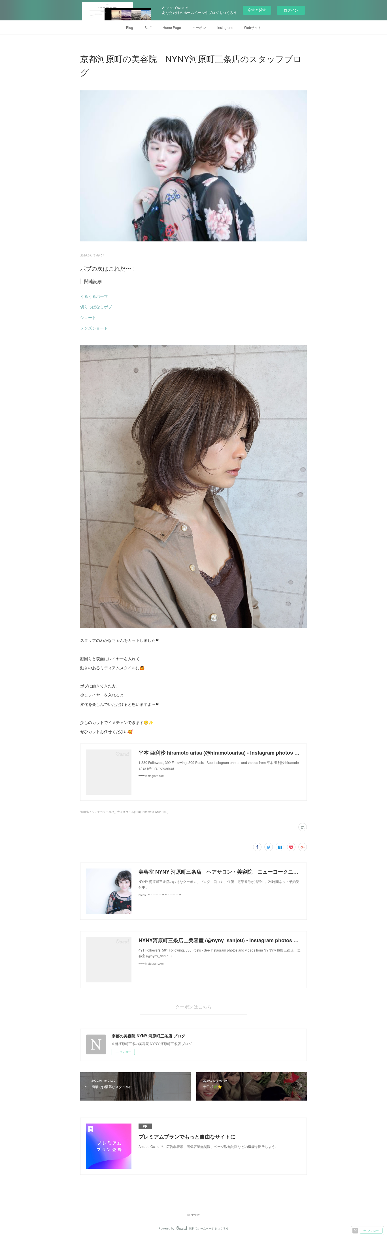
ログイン (291, 10)
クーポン (199, 27)
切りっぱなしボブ (96, 306)
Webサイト (252, 27)
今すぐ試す (257, 9)
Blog (129, 27)
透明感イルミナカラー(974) (97, 812)
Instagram (225, 27)
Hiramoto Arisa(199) (155, 812)
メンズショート (94, 328)
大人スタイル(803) (129, 812)
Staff (147, 27)
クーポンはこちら (193, 1006)
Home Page (172, 27)
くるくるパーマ (94, 296)
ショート (88, 317)
